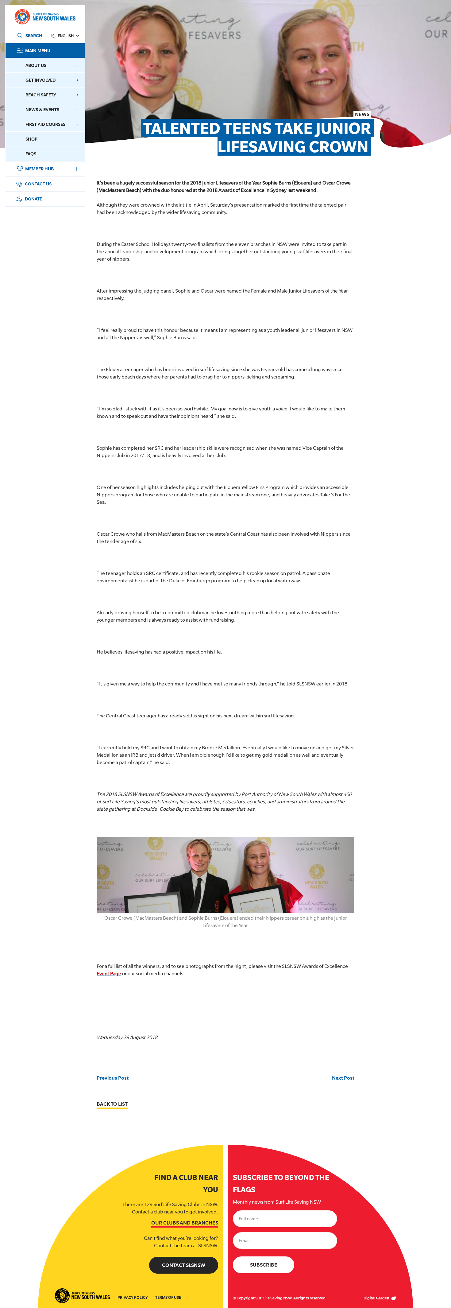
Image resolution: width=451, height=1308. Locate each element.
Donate (33, 198)
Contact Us (38, 183)
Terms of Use (168, 1297)
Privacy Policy (133, 1297)
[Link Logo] (44, 17)
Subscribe (263, 1265)
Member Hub (39, 168)
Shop (31, 139)
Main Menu (37, 50)
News (362, 114)
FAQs (30, 153)
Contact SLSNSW (183, 1265)
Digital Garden (377, 1298)
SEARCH (33, 35)
